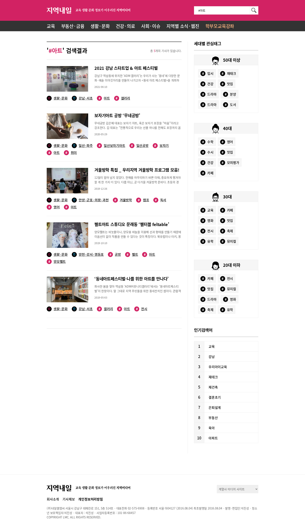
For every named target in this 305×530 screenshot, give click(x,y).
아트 (104, 98)
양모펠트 (57, 261)
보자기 (161, 145)
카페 (208, 172)
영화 (208, 220)
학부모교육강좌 (219, 25)
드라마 (209, 94)
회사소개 (53, 499)
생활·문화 (100, 25)
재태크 (229, 73)
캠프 (143, 200)
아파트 (213, 437)
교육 (51, 25)
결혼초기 (215, 397)
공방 (115, 254)
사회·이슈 (150, 25)
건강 (208, 83)
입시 (208, 73)
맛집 (227, 83)
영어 (54, 207)
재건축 (213, 387)
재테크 (213, 376)
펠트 (132, 254)
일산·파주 (86, 145)
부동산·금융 (72, 25)
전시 (141, 308)
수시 (208, 152)
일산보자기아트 (112, 145)
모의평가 (230, 162)
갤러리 (123, 98)
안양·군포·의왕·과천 (94, 200)
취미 (71, 152)
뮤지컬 (229, 241)
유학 (208, 241)
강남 (212, 356)
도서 (230, 104)
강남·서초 (86, 98)
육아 (212, 427)
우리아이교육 (218, 366)
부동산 (213, 417)
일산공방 (140, 145)
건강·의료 (125, 25)
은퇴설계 (215, 407)
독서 (160, 200)
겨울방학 (123, 200)
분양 (230, 94)
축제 (227, 230)
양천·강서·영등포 (91, 254)
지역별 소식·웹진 (182, 25)
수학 (208, 141)
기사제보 (68, 499)
